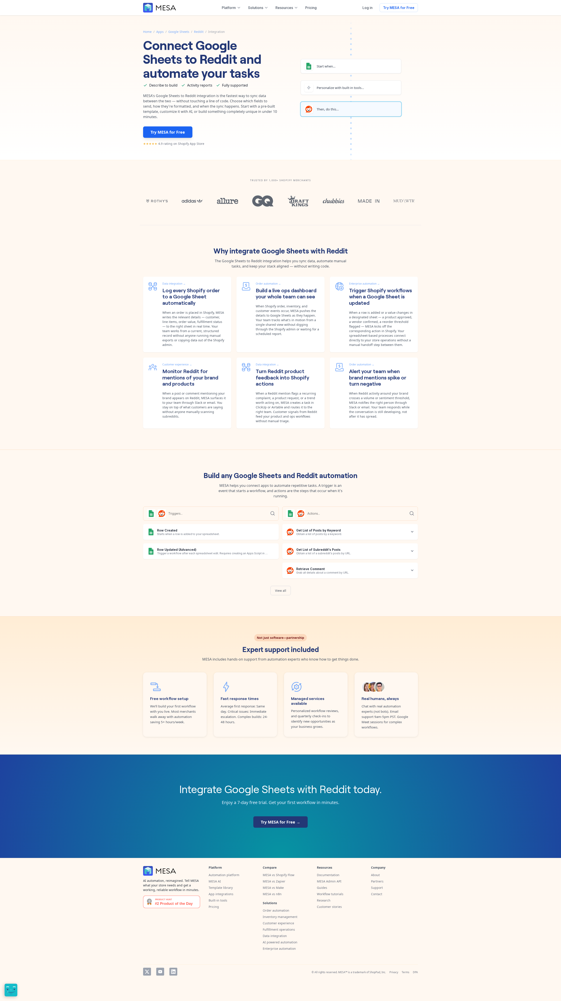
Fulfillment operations (279, 929)
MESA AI (215, 881)
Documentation (328, 875)
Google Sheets (178, 32)
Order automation (276, 910)
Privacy (393, 972)
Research (323, 900)
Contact (376, 894)
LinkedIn (173, 972)
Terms (405, 972)
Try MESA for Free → (280, 822)
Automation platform (224, 875)
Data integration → (174, 283)
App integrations (221, 894)
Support (377, 888)
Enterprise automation (279, 948)
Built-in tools (218, 900)
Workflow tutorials (330, 894)
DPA (415, 972)
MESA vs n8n (272, 894)
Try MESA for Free (398, 7)
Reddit (199, 32)
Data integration (275, 936)
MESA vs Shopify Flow (278, 875)
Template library (221, 888)
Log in (367, 7)
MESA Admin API (329, 881)
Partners (377, 881)
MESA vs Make (273, 888)
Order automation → (268, 283)
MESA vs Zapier (274, 881)
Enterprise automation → (364, 283)
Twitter (147, 972)
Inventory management (280, 917)
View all (280, 590)
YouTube (160, 972)
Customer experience (278, 923)
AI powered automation (280, 942)
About (375, 875)
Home (147, 32)
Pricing (214, 907)
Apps (160, 32)
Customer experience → (177, 364)
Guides (322, 888)
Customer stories (329, 907)
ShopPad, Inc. (377, 972)
